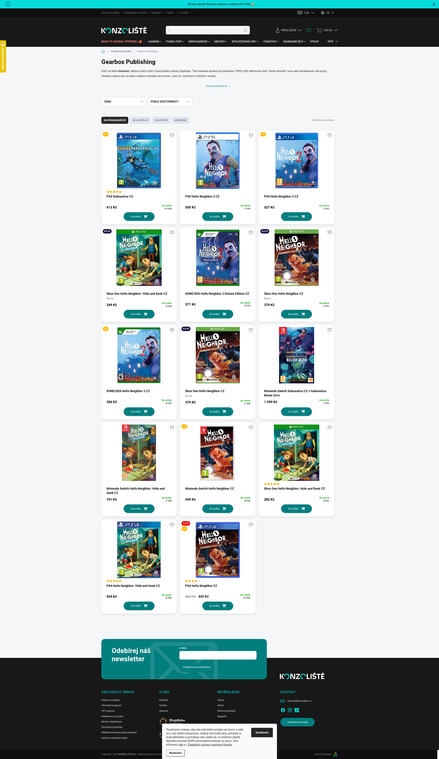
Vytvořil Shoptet (322, 754)
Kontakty (184, 12)
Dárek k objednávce (111, 721)
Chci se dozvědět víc (216, 86)
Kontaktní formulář (297, 722)
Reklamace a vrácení (136, 12)
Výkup (220, 700)
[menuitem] (123, 42)
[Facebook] (283, 709)
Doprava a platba (110, 12)
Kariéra (170, 12)
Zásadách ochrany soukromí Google (210, 744)
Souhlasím (262, 732)
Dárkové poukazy (226, 710)
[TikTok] (296, 709)
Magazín (156, 12)
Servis (220, 705)
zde (181, 744)
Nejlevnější (140, 120)
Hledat (245, 30)
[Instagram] (289, 709)
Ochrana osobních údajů (114, 738)
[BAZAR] (138, 259)
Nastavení (175, 753)
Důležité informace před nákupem (119, 732)
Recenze (163, 710)
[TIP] (138, 162)
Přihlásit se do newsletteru (197, 667)
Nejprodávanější (115, 120)
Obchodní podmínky (112, 727)
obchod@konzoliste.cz (299, 701)
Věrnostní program (111, 705)
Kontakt (163, 700)
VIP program (108, 710)
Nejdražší (161, 120)
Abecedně (180, 120)
